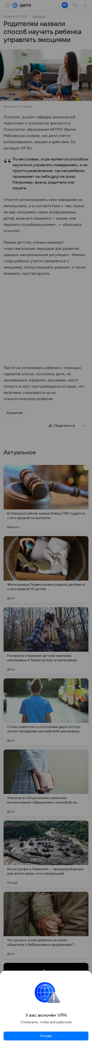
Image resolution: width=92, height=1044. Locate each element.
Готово (46, 1036)
